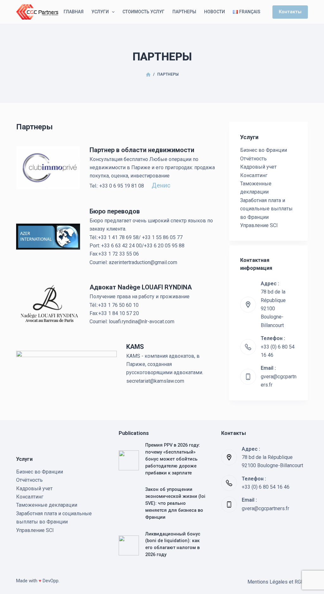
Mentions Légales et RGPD (277, 582)
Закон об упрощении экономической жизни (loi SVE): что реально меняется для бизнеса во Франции (175, 503)
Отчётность (253, 159)
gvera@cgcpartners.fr (265, 508)
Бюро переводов (115, 211)
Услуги (100, 11)
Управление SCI (259, 225)
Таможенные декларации (46, 505)
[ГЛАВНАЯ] (148, 74)
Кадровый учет (258, 167)
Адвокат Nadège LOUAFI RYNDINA (141, 287)
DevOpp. (51, 581)
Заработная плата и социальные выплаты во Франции (266, 208)
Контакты (290, 12)
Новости (214, 11)
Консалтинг (253, 175)
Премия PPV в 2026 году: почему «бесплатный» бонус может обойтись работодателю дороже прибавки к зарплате (172, 458)
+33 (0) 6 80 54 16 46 (266, 487)
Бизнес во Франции (263, 150)
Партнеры (184, 11)
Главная (74, 11)
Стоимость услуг (143, 11)
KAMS (135, 346)
